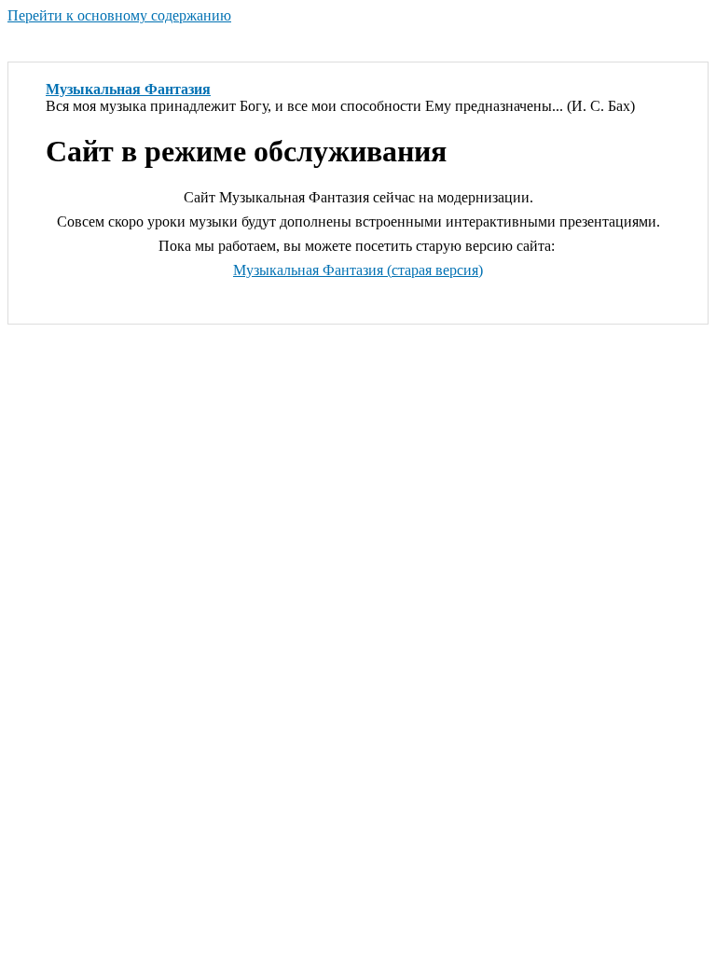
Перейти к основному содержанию (119, 15)
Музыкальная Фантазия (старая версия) (358, 270)
